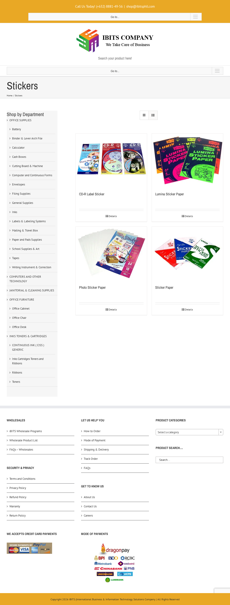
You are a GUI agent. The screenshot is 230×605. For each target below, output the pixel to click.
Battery (16, 129)
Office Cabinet (20, 308)
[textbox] (189, 432)
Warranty (14, 506)
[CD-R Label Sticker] (111, 160)
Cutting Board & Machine (27, 166)
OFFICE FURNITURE (21, 299)
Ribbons (17, 372)
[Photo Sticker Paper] (111, 253)
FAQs (87, 468)
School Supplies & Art (25, 249)
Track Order (91, 459)
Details (113, 216)
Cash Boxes (19, 157)
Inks (14, 212)
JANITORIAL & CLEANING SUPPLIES (31, 290)
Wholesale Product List (23, 440)
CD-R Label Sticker (91, 193)
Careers (88, 515)
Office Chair (19, 318)
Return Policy (17, 515)
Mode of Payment (94, 440)
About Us (89, 497)
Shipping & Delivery (96, 449)
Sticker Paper (164, 287)
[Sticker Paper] (187, 253)
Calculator (18, 148)
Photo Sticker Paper (92, 287)
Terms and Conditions (22, 479)
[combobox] (189, 432)
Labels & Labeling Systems (29, 221)
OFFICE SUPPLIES (20, 120)
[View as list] (153, 115)
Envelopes (18, 184)
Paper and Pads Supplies (27, 240)
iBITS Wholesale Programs (25, 431)
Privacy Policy (17, 488)
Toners (16, 382)
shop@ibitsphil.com (140, 6)
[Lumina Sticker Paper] (187, 160)
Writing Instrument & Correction (31, 267)
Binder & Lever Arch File (27, 138)
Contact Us (90, 506)
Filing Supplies (21, 194)
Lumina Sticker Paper (169, 193)
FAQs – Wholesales (21, 449)
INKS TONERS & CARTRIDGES (28, 336)
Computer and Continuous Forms (32, 175)
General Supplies (22, 203)
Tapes (15, 258)
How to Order (92, 431)
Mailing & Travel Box (25, 230)
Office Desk (19, 327)
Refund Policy (17, 497)
